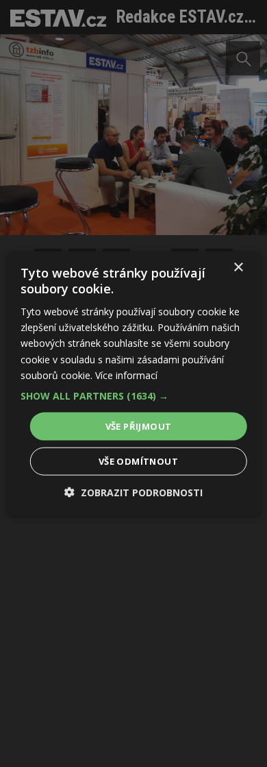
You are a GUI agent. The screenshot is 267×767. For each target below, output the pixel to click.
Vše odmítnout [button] (138, 461)
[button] (134, 395)
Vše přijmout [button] (138, 425)
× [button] (238, 267)
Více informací (126, 374)
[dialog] (133, 383)
